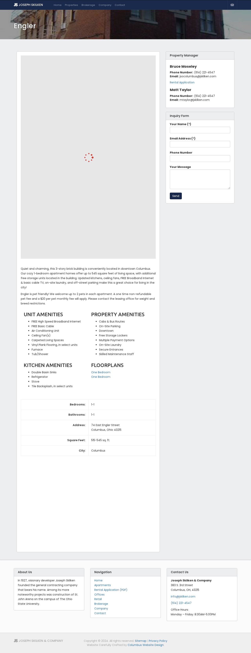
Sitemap (140, 641)
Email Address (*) (183, 138)
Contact (120, 5)
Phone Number (181, 153)
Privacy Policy (158, 641)
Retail (98, 599)
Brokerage (88, 5)
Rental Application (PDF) (110, 590)
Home (58, 5)
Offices (99, 595)
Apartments (102, 585)
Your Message (180, 167)
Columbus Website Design (146, 645)
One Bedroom (100, 372)
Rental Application (182, 82)
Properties (71, 5)
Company (105, 5)
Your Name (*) (180, 124)
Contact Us (232, 5)
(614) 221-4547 (181, 603)
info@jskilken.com (183, 596)
